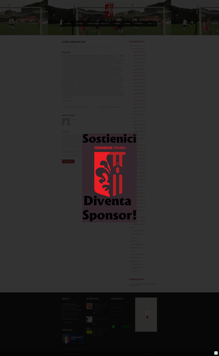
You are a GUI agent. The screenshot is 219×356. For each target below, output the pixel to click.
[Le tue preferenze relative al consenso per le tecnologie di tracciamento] (216, 353)
